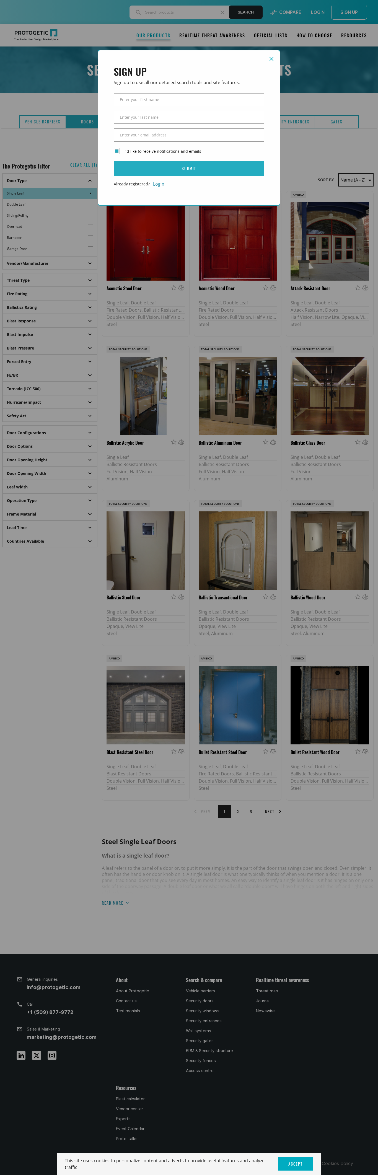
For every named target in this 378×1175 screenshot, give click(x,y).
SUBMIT (189, 168)
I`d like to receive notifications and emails (162, 151)
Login (158, 184)
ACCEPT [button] (295, 1164)
